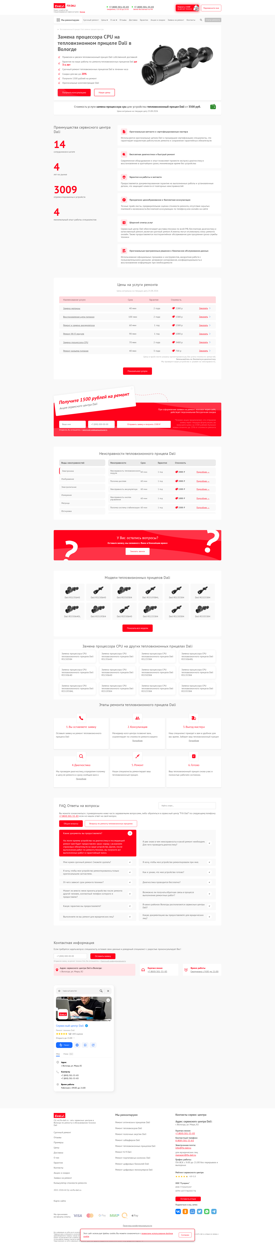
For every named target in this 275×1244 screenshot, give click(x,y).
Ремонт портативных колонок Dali (132, 1157)
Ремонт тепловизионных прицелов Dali (135, 1146)
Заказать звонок (137, 551)
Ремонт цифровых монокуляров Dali (134, 1169)
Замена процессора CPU (75, 342)
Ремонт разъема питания (75, 350)
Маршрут (66, 1045)
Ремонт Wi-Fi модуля (73, 333)
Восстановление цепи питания (78, 316)
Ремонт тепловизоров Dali (128, 1128)
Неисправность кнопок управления (120, 498)
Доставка (133, 20)
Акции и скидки (158, 20)
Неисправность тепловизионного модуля (125, 471)
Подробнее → (203, 472)
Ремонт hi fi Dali (123, 1151)
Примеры (58, 1142)
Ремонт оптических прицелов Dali (132, 1122)
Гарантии (144, 20)
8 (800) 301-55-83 (184, 1140)
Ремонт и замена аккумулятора (79, 325)
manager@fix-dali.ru (185, 1155)
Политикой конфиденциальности (113, 961)
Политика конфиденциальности (137, 1225)
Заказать (203, 308)
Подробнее (137, 740)
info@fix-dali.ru (183, 1147)
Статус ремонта (213, 20)
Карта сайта (60, 1201)
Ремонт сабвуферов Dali (127, 1140)
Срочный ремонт (91, 20)
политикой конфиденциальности (94, 430)
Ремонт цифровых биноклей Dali (132, 1163)
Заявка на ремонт (176, 20)
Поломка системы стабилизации (125, 507)
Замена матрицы (71, 308)
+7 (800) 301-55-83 (119, 7)
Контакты (191, 20)
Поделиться (178, 1211)
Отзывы (123, 20)
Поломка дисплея (118, 481)
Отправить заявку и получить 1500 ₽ (143, 424)
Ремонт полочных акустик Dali (130, 1134)
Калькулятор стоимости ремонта (70, 1183)
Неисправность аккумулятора (123, 489)
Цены (103, 20)
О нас (113, 20)
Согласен (185, 1235)
